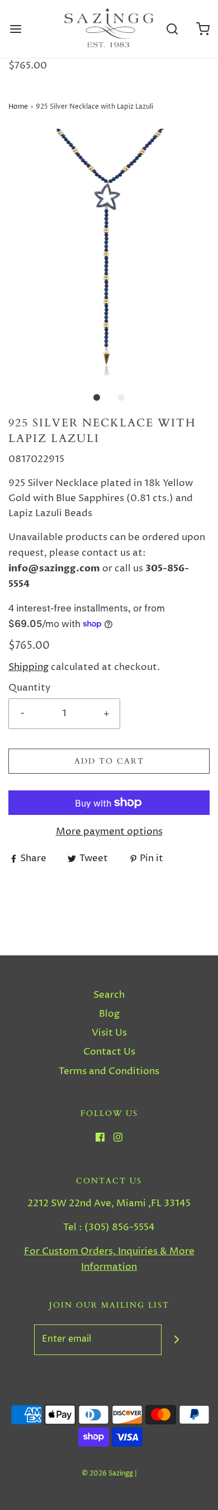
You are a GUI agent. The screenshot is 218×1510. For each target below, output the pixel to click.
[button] (109, 253)
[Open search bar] (172, 29)
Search (109, 995)
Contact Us (109, 1052)
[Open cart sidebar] (202, 29)
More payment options (109, 831)
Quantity (29, 688)
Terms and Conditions (109, 1071)
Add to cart (109, 761)
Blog (109, 1014)
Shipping (28, 667)
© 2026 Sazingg (107, 1473)
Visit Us (109, 1033)
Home (18, 106)
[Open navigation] (15, 29)
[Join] (177, 1339)
